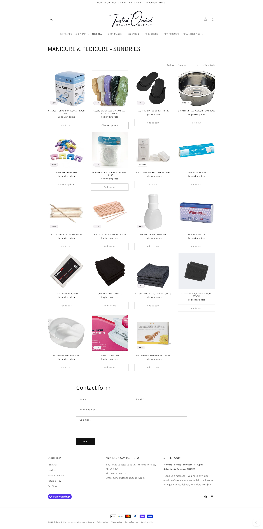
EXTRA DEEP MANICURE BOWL (66, 355)
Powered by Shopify (86, 522)
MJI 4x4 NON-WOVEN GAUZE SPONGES (153, 172)
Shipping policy (147, 522)
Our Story (52, 486)
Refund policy (102, 522)
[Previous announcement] (49, 3)
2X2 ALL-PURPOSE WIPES (197, 172)
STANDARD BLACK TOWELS (110, 294)
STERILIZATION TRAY (110, 355)
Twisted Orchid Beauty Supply (66, 522)
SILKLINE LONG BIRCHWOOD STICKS (110, 234)
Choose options (110, 125)
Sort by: (170, 65)
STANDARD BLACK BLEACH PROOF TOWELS (196, 295)
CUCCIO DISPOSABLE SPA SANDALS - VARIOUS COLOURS (109, 112)
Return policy (54, 480)
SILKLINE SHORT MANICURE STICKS (66, 234)
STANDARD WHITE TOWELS (66, 294)
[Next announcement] (214, 3)
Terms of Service (56, 475)
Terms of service (131, 522)
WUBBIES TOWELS (196, 234)
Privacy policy (116, 522)
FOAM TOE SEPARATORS (66, 172)
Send (85, 441)
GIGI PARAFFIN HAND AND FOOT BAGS (153, 355)
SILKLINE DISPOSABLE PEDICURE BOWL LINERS (110, 173)
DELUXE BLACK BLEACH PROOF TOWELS (153, 294)
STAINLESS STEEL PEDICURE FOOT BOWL (196, 111)
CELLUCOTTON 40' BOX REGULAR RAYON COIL (66, 112)
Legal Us (52, 470)
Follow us (52, 464)
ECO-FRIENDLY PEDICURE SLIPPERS (153, 111)
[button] (51, 19)
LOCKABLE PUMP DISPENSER (153, 234)
